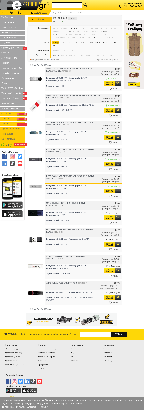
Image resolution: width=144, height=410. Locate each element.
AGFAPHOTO (75, 28)
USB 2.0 (56, 55)
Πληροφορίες (8, 407)
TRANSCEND (97, 38)
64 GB (83, 42)
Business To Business (46, 353)
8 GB (62, 42)
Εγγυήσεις (108, 361)
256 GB (97, 42)
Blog (72, 353)
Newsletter (14, 334)
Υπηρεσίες (108, 353)
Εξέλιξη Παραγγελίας (13, 349)
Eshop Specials (13, 118)
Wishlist (115, 89)
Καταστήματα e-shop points (49, 349)
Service (106, 349)
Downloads (108, 357)
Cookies (41, 369)
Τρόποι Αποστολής (12, 361)
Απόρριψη (31, 407)
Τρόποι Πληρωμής (12, 357)
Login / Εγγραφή (40, 13)
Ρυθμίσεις (20, 407)
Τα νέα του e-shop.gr (46, 357)
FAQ (72, 357)
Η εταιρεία (42, 361)
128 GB (90, 42)
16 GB (69, 42)
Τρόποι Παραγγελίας (13, 353)
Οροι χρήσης (43, 365)
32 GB (76, 42)
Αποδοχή (44, 407)
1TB (54, 46)
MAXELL (104, 31)
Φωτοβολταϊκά (8, 139)
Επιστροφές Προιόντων (14, 365)
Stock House (7, 134)
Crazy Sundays (13, 113)
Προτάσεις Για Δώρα (10, 128)
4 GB (55, 42)
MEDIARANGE (58, 34)
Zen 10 (13, 123)
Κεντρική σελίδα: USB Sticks (41, 65)
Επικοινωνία (75, 349)
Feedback (74, 361)
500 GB (105, 42)
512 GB (113, 42)
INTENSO (67, 31)
